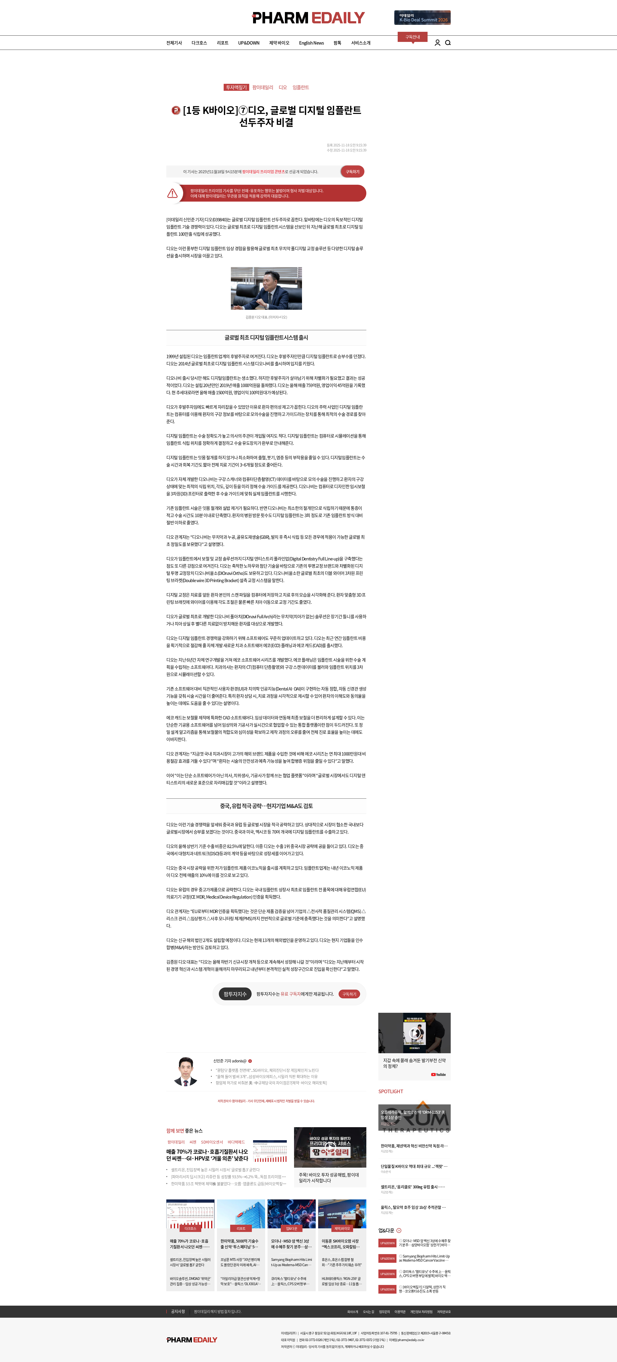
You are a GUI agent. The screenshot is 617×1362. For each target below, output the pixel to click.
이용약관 (400, 1311)
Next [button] (195, 1314)
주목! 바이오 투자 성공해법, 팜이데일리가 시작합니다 (329, 1177)
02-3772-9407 (345, 1339)
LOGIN (436, 42)
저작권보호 (444, 1311)
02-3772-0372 (363, 1339)
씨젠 (192, 1142)
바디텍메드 (236, 1142)
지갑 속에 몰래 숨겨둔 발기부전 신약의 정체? (414, 1063)
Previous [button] (195, 1308)
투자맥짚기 (236, 87)
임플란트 (301, 87)
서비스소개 (361, 42)
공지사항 (178, 1311)
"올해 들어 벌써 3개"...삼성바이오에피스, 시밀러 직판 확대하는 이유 (267, 1076)
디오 (283, 87)
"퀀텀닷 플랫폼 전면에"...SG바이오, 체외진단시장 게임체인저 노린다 (267, 1070)
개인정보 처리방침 (421, 1311)
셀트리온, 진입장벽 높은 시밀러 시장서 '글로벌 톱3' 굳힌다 (215, 1169)
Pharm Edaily (191, 1339)
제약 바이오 (279, 42)
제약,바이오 (342, 1228)
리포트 (223, 42)
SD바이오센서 (212, 1142)
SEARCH (448, 42)
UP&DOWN (248, 42)
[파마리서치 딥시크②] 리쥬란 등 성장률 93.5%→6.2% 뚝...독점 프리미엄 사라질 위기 (235, 1176)
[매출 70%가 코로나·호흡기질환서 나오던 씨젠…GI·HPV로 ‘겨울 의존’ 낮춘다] (270, 1150)
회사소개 (352, 1311)
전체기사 (174, 42)
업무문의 (384, 1311)
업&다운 (291, 1228)
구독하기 (353, 171)
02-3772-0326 (313, 1339)
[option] (232, 1311)
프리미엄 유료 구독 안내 (211, 1311)
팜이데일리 (262, 87)
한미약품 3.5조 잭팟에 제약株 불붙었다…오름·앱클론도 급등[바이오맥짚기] (229, 1183)
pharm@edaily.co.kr (411, 1339)
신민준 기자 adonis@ (229, 1061)
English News (311, 42)
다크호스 (199, 42)
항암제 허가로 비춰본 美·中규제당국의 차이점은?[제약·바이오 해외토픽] (271, 1083)
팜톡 (337, 42)
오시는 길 (368, 1311)
